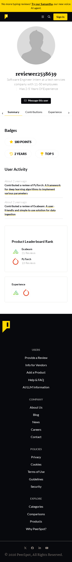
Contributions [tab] (33, 112)
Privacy (36, 457)
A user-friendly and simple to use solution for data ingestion (30, 210)
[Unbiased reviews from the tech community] (12, 16)
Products (36, 521)
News (36, 422)
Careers (36, 429)
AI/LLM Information (36, 387)
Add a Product (36, 372)
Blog (36, 414)
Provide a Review (36, 357)
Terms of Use (36, 471)
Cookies (36, 464)
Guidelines (36, 479)
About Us (36, 407)
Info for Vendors (36, 365)
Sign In (60, 16)
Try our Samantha (42, 4)
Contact (36, 437)
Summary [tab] (13, 112)
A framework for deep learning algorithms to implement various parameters (33, 189)
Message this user (38, 100)
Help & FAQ (36, 380)
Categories (36, 506)
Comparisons (36, 514)
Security (36, 486)
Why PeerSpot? (36, 529)
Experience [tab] (55, 112)
